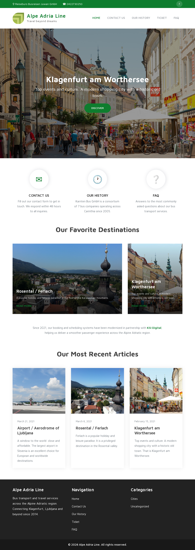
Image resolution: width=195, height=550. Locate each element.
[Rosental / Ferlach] (97, 391)
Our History (141, 17)
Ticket (162, 17)
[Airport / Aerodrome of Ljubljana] (39, 391)
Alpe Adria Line (46, 16)
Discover (97, 108)
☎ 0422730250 (72, 4)
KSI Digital (154, 327)
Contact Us (116, 17)
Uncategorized (140, 506)
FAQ (176, 17)
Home (96, 17)
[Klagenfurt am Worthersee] (156, 391)
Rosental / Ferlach (92, 428)
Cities (134, 498)
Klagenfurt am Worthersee (97, 79)
